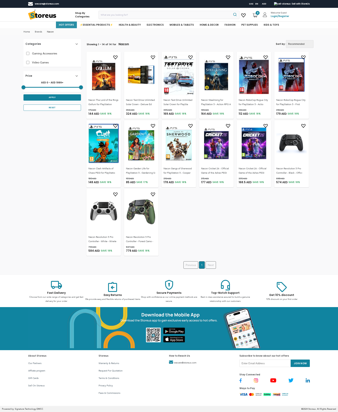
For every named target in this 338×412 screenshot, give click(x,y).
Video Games (40, 62)
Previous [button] (191, 265)
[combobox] (169, 15)
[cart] (243, 14)
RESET (52, 107)
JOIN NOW (300, 363)
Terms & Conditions (109, 378)
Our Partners (34, 363)
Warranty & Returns (109, 363)
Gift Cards (33, 378)
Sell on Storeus (36, 385)
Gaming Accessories (44, 53)
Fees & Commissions (109, 393)
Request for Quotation (111, 371)
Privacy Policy (106, 385)
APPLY (52, 97)
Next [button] (211, 265)
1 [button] (202, 265)
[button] (52, 44)
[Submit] (234, 15)
